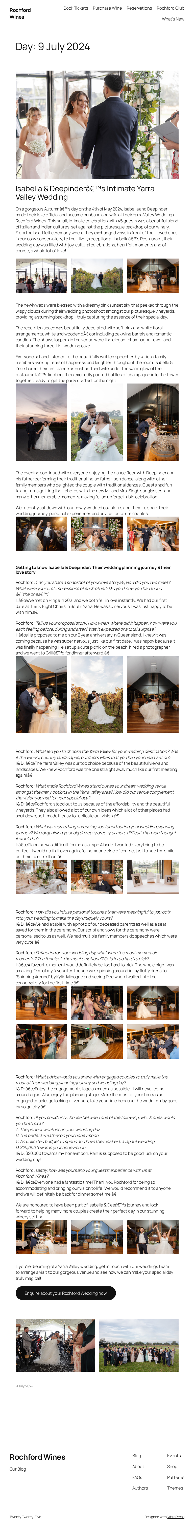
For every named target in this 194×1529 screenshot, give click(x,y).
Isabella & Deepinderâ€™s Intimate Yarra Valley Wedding (85, 192)
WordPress (175, 1516)
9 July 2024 (24, 1386)
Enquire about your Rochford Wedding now (66, 1293)
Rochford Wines (20, 13)
